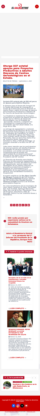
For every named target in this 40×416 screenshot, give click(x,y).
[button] (32, 377)
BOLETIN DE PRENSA (10, 81)
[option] (20, 385)
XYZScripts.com (31, 411)
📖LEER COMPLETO (17, 308)
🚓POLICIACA (17, 382)
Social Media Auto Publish (12, 411)
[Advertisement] (20, 34)
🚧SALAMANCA (27, 382)
